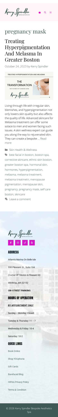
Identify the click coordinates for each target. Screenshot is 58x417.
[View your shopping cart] (39, 12)
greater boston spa (16, 164)
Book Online (14, 351)
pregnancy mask (29, 189)
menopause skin (33, 184)
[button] (45, 12)
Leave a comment (20, 199)
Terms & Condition (17, 389)
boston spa (42, 155)
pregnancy (11, 189)
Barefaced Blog (15, 374)
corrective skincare (16, 159)
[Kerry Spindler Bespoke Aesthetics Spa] (17, 12)
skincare (20, 194)
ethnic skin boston (40, 159)
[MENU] (51, 12)
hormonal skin (38, 164)
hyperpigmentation (30, 169)
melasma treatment (29, 174)
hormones (11, 169)
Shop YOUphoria (16, 359)
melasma (10, 174)
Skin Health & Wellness (23, 150)
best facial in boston (21, 155)
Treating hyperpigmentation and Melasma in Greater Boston (27, 50)
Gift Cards (13, 366)
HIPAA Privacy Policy (18, 382)
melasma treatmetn (17, 179)
